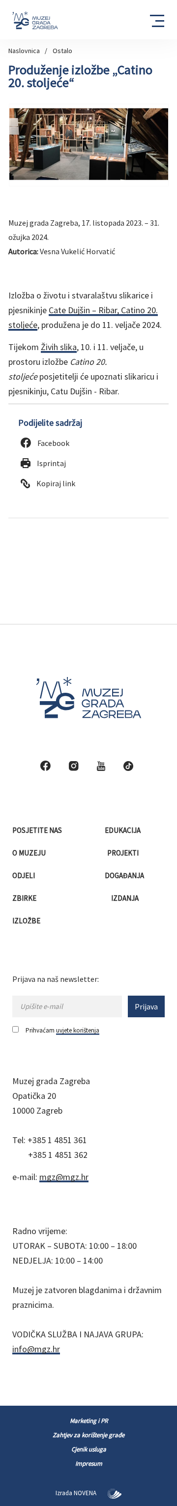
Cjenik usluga (88, 1449)
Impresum (88, 1463)
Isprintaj (50, 463)
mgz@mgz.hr (63, 1176)
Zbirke (25, 898)
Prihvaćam (62, 1030)
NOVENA (86, 1493)
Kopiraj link (55, 483)
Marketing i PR (89, 1421)
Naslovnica (24, 51)
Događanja (125, 875)
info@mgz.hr (36, 1349)
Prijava (146, 1006)
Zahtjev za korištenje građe (88, 1435)
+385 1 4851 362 (58, 1154)
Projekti (123, 852)
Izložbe (27, 920)
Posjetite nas (37, 830)
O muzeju (29, 852)
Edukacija (123, 830)
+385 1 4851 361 (57, 1140)
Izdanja (125, 898)
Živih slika (59, 347)
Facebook (52, 443)
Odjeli (24, 875)
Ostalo (62, 51)
